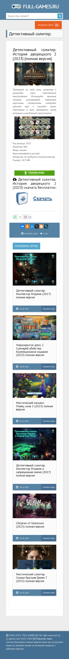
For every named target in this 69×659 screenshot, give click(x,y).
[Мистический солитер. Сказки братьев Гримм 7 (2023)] (34, 557)
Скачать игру (49, 308)
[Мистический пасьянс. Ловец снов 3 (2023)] (34, 385)
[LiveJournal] (46, 226)
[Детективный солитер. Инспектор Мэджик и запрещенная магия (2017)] (34, 444)
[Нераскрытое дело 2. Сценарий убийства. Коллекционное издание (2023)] (34, 327)
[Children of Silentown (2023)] (34, 506)
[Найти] (59, 15)
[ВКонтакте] (23, 226)
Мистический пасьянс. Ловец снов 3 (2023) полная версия (34, 406)
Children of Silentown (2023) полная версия (30, 524)
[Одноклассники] (27, 226)
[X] (37, 226)
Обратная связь (44, 638)
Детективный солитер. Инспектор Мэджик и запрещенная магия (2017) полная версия (33, 470)
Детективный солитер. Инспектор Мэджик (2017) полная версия (33, 294)
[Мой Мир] (32, 226)
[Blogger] (41, 226)
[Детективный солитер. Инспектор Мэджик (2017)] (34, 269)
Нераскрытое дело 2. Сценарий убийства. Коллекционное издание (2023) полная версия (32, 350)
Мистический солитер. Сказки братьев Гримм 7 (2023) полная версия (31, 577)
